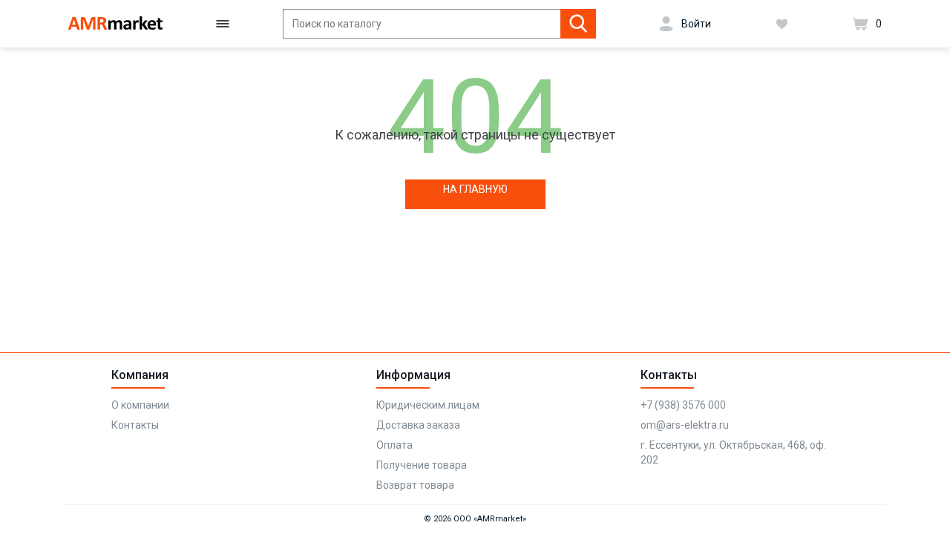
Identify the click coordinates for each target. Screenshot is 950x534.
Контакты (135, 425)
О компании (140, 405)
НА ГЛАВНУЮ (475, 189)
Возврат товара (415, 485)
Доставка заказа (418, 425)
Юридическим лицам (427, 405)
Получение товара (421, 465)
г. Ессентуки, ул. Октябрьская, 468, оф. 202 (733, 452)
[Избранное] (782, 24)
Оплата (394, 445)
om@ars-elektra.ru (685, 425)
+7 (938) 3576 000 (683, 405)
